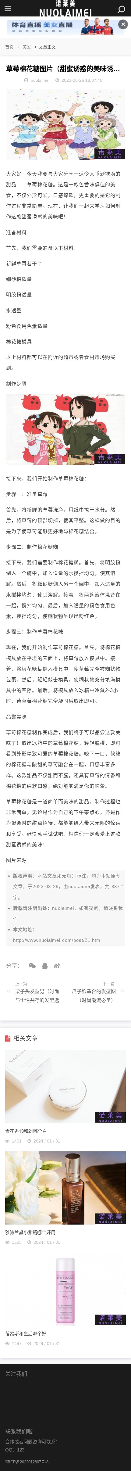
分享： (14, 966)
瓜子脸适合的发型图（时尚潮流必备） (94, 996)
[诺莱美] (65, 8)
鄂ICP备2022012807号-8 (26, 1462)
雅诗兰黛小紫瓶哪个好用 (30, 1232)
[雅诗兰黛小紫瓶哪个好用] (65, 1222)
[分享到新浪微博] (55, 966)
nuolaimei (79, 886)
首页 (9, 47)
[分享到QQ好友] (42, 966)
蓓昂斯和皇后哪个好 (25, 1333)
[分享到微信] (30, 966)
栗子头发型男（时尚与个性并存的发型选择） (37, 997)
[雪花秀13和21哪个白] (65, 1121)
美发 (27, 47)
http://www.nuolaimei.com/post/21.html (57, 940)
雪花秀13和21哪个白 (26, 1131)
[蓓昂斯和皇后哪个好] (65, 1324)
